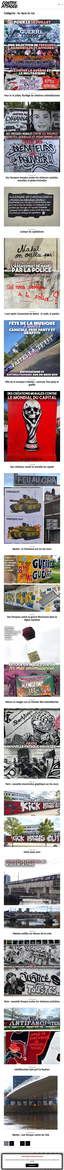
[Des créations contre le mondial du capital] (32, 426)
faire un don (32, 1165)
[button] (59, 4)
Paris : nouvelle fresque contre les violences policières (32, 1001)
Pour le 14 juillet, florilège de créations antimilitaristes (32, 95)
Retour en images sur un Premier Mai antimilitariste (32, 701)
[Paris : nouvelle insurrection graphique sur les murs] (32, 743)
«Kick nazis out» (32, 852)
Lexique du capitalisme (32, 231)
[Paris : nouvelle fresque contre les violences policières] (32, 968)
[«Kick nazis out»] (32, 818)
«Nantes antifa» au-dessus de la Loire (32, 933)
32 (22, 1143)
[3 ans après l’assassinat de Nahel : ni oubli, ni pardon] (32, 273)
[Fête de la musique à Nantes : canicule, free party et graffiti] (32, 348)
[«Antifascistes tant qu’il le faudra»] (32, 1036)
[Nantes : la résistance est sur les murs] (32, 508)
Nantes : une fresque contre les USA (30, 1134)
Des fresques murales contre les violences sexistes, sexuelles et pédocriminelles (32, 179)
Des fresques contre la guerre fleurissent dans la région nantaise (32, 618)
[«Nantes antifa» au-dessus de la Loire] (32, 893)
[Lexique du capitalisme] (32, 206)
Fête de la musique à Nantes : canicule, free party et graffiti (32, 383)
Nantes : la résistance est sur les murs (32, 548)
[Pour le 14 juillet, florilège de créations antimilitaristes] (32, 55)
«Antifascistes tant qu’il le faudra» (32, 1069)
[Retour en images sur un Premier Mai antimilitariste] (32, 661)
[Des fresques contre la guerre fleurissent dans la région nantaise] (32, 583)
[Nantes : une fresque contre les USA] (31, 1102)
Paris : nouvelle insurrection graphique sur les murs (32, 784)
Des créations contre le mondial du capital (32, 466)
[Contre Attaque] (9, 4)
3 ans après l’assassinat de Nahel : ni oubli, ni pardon (32, 313)
